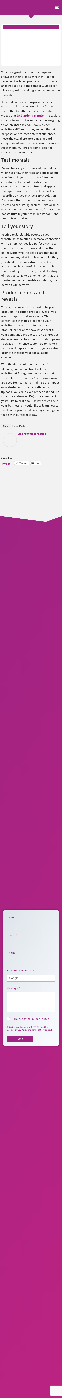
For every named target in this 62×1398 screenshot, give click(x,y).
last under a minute (30, 115)
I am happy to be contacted (31, 1018)
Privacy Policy (20, 1030)
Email (12, 935)
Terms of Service (39, 1030)
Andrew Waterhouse (32, 434)
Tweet (5, 463)
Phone (12, 952)
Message (13, 988)
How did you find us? (21, 970)
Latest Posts (18, 426)
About (6, 426)
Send (19, 1039)
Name (12, 917)
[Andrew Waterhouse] (10, 446)
